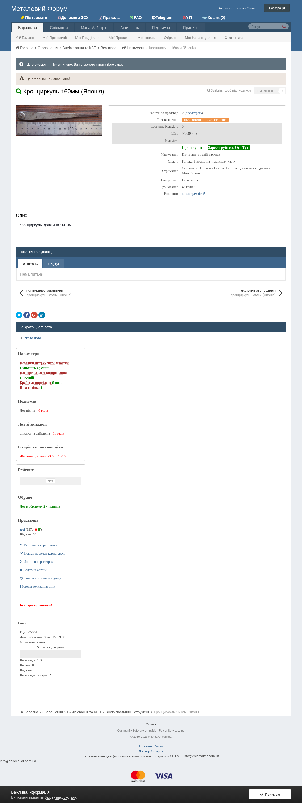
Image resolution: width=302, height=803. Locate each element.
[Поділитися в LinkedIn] (41, 315)
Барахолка (27, 27)
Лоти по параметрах (38, 562)
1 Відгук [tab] (53, 263)
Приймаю (271, 794)
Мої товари (146, 37)
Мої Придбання (87, 37)
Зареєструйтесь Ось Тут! (229, 148)
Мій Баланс (24, 37)
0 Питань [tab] (30, 263)
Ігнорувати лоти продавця (42, 578)
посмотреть (194, 113)
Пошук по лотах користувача (44, 553)
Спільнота (59, 27)
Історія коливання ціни (38, 586)
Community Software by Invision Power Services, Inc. (151, 730)
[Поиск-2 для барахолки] (284, 26)
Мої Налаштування (200, 37)
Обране (170, 37)
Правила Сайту (151, 746)
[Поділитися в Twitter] (19, 315)
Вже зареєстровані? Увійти (238, 8)
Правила (191, 27)
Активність (129, 27)
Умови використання (61, 797)
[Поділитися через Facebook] (26, 315)
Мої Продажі (119, 37)
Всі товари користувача (40, 545)
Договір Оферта (151, 751)
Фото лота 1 (34, 337)
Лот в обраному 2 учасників (40, 506)
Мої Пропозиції (54, 37)
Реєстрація (277, 7)
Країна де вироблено (36, 383)
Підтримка (161, 27)
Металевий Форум (39, 8)
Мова (150, 724)
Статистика (234, 37)
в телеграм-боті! (193, 194)
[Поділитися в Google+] (34, 315)
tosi (23, 529)
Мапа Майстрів (94, 27)
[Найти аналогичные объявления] (18, 90)
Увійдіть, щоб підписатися (231, 90)
